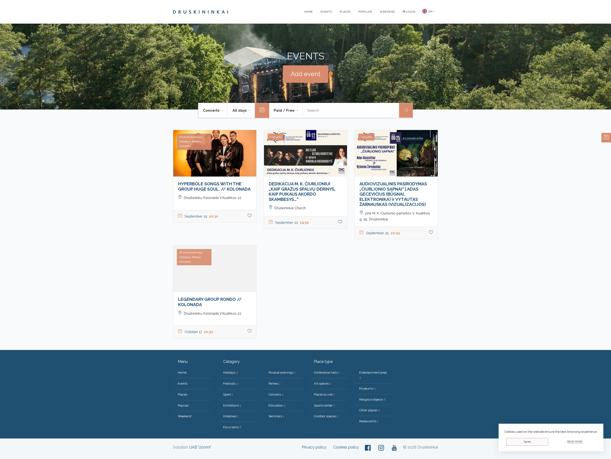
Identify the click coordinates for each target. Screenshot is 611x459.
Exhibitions (232, 405)
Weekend (387, 11)
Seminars (276, 416)
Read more (574, 441)
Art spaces (322, 383)
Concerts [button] (212, 110)
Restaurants (369, 421)
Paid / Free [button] (284, 110)
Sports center (324, 405)
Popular (365, 11)
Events (326, 11)
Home (308, 11)
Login (410, 11)
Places (345, 11)
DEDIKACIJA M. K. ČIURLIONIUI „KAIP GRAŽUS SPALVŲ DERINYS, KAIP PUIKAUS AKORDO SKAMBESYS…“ (302, 191)
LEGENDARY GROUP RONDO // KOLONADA (210, 302)
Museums (367, 388)
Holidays (230, 372)
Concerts (276, 394)
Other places (369, 410)
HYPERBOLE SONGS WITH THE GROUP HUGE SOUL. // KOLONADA (214, 186)
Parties (274, 383)
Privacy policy (314, 447)
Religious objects (372, 399)
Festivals (230, 383)
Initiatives (231, 416)
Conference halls (327, 372)
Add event (305, 74)
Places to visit (324, 394)
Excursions (232, 427)
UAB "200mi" (200, 447)
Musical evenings (282, 372)
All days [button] (240, 110)
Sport (228, 394)
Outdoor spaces (326, 416)
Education (277, 405)
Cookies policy (346, 447)
